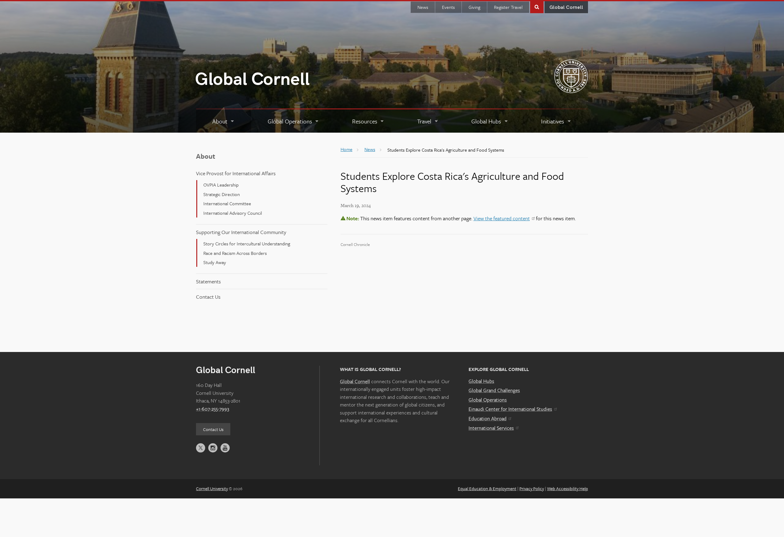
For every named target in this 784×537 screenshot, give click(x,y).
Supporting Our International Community (241, 232)
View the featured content (501, 218)
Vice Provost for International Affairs (236, 173)
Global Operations (488, 399)
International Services (491, 428)
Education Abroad (488, 418)
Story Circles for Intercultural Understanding (246, 243)
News (422, 7)
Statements (208, 281)
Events (448, 7)
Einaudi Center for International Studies (510, 409)
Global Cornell (252, 79)
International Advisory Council (232, 213)
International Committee (227, 203)
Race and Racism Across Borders (235, 253)
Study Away (214, 262)
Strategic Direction (221, 194)
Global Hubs (481, 381)
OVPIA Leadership (221, 184)
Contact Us (208, 297)
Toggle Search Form (537, 6)
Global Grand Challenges (494, 390)
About (205, 156)
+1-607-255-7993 (212, 408)
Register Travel (508, 7)
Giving (474, 7)
